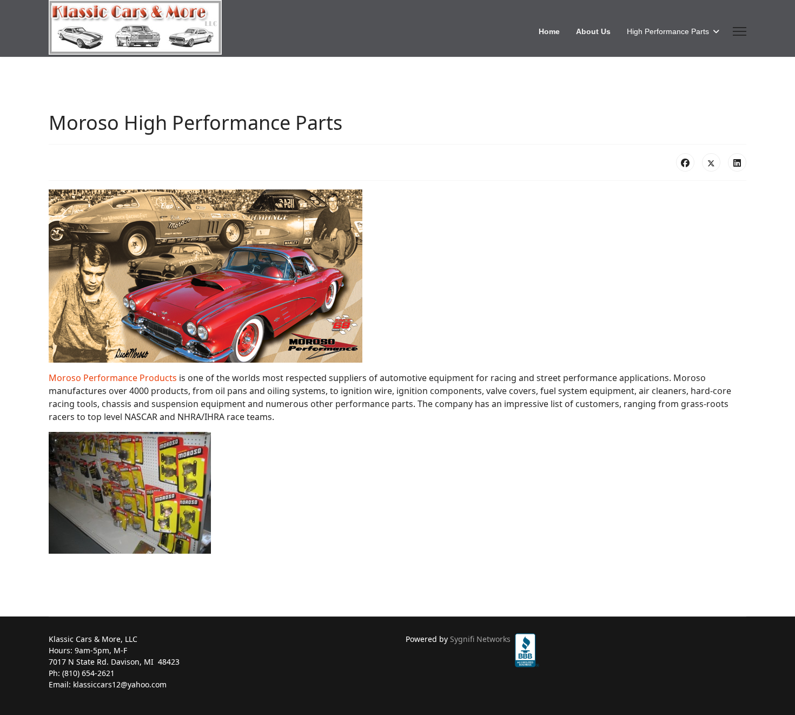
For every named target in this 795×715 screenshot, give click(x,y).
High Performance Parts (668, 31)
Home (549, 31)
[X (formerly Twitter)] (711, 162)
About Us (593, 31)
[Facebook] (685, 162)
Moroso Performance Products (113, 378)
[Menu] (739, 32)
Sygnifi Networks (480, 639)
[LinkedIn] (737, 162)
